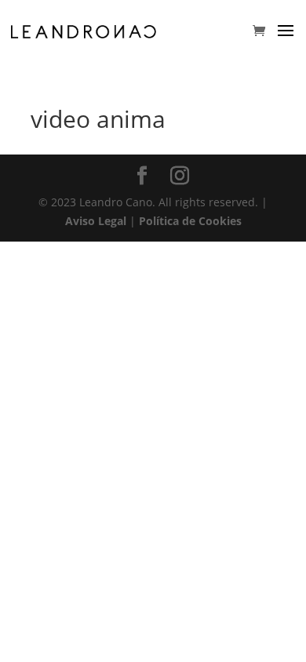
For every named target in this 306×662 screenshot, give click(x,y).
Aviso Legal (95, 220)
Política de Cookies (190, 220)
